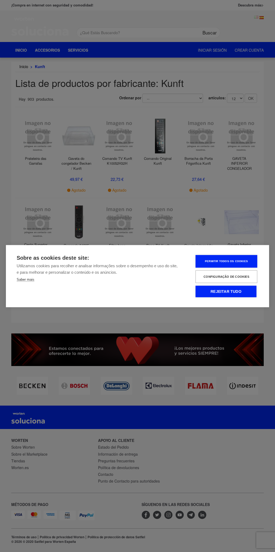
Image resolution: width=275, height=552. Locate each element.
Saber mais (25, 279)
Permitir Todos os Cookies (226, 261)
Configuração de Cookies (226, 276)
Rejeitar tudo (226, 291)
